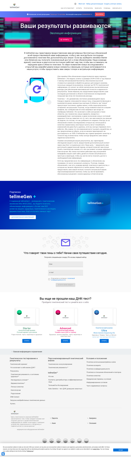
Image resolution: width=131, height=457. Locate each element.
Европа (55, 418)
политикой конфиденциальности (63, 279)
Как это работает (67, 8)
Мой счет (82, 4)
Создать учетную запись (113, 4)
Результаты (88, 8)
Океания (92, 423)
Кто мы (51, 376)
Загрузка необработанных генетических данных (27, 400)
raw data (98, 8)
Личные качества (17, 387)
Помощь (107, 8)
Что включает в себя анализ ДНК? (22, 367)
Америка (92, 418)
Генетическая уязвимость (57, 367)
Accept (121, 450)
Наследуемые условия (19, 380)
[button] (75, 4)
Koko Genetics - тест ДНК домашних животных (65, 389)
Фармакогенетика (17, 383)
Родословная (15, 393)
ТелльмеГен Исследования (58, 385)
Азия (54, 423)
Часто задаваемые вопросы (97, 386)
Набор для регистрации (94, 4)
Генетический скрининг (18, 364)
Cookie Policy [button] (96, 449)
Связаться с (117, 8)
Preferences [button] (30, 451)
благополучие (16, 390)
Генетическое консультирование (60, 364)
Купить (79, 8)
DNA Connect (14, 397)
